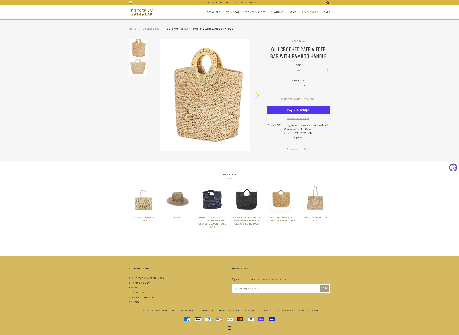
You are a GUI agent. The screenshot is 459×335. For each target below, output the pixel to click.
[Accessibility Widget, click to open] (453, 168)
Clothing (277, 12)
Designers (213, 12)
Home (132, 29)
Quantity (298, 80)
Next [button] (254, 95)
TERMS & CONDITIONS (142, 297)
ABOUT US (135, 287)
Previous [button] (155, 95)
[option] (205, 95)
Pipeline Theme (309, 310)
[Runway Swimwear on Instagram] (229, 328)
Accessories (310, 12)
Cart (327, 12)
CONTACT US (136, 292)
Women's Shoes (255, 12)
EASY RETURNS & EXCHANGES (146, 278)
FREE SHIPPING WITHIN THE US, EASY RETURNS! (230, 2)
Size (298, 65)
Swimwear (233, 12)
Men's (292, 12)
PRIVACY (134, 302)
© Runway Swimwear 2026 (157, 310)
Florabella (298, 41)
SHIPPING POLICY (139, 283)
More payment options (298, 118)
